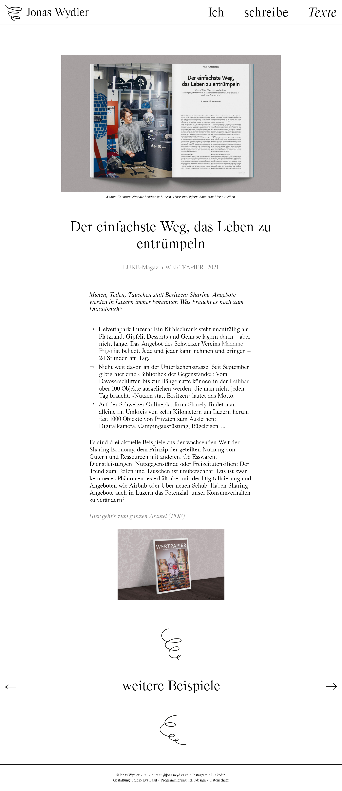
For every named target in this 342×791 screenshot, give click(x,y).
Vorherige (10, 686)
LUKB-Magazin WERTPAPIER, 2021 (171, 268)
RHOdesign (197, 780)
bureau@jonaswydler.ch (170, 775)
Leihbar (239, 381)
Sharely (197, 405)
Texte (322, 13)
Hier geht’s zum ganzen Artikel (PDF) (137, 516)
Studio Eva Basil (144, 780)
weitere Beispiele (171, 686)
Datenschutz (219, 780)
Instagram (199, 775)
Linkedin (218, 775)
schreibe (266, 13)
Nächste (331, 686)
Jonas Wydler (57, 13)
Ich (216, 13)
